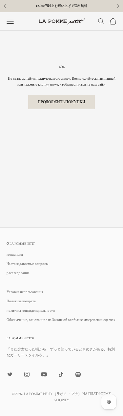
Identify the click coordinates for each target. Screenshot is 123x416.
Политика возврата (21, 301)
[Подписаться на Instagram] (27, 374)
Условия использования (25, 291)
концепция (15, 254)
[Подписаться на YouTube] (44, 374)
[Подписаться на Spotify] (78, 374)
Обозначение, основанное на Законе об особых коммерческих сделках (61, 319)
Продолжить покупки (61, 102)
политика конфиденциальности (31, 310)
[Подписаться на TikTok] (61, 374)
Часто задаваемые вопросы (27, 263)
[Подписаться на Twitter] (10, 374)
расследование (18, 272)
